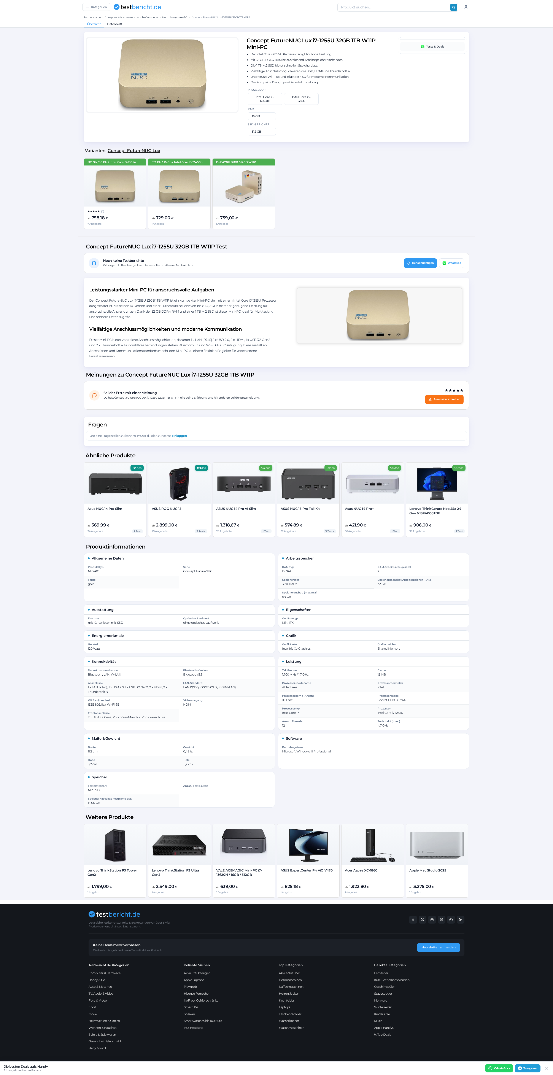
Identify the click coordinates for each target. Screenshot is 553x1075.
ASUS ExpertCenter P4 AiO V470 (307, 870)
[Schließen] (546, 1068)
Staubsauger (383, 993)
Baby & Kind (97, 1048)
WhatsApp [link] (502, 1068)
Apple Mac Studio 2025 (427, 870)
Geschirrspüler (384, 987)
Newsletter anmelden (438, 947)
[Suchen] (453, 7)
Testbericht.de (92, 17)
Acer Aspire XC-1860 (361, 870)
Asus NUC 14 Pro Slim (104, 509)
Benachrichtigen (423, 262)
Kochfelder (286, 1000)
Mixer (378, 1021)
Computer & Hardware (118, 17)
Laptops (284, 1007)
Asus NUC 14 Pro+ (359, 509)
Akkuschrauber (289, 973)
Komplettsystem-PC (175, 17)
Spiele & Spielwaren (102, 1035)
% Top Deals (382, 1035)
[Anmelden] (466, 7)
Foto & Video (98, 1000)
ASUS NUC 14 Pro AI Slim (236, 509)
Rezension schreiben (447, 399)
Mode (93, 1014)
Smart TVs (191, 1007)
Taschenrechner (290, 1014)
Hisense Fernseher (197, 993)
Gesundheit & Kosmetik (105, 1041)
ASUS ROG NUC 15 (166, 509)
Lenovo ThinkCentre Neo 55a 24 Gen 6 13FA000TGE (435, 511)
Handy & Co (97, 980)
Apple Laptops (194, 980)
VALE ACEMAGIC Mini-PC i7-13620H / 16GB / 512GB (239, 872)
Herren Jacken (289, 993)
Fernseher (381, 973)
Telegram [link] (530, 1068)
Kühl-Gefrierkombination (392, 980)
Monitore (380, 1000)
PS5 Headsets (193, 1028)
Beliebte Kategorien (390, 965)
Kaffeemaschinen (291, 987)
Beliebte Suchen (197, 965)
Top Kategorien (291, 965)
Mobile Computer (147, 17)
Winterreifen (383, 1007)
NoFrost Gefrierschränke (201, 1000)
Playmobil (191, 987)
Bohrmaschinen (290, 980)
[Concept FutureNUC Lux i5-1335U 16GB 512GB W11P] (115, 187)
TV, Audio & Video (101, 993)
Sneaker (189, 1014)
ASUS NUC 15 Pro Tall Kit (300, 509)
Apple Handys (384, 1028)
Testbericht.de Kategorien (109, 965)
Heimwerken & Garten (104, 1021)
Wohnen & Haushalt (103, 1028)
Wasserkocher (289, 1021)
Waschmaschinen (291, 1028)
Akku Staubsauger (197, 973)
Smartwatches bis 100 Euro (203, 1021)
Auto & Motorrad (100, 987)
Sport (93, 1007)
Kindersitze (382, 1014)
